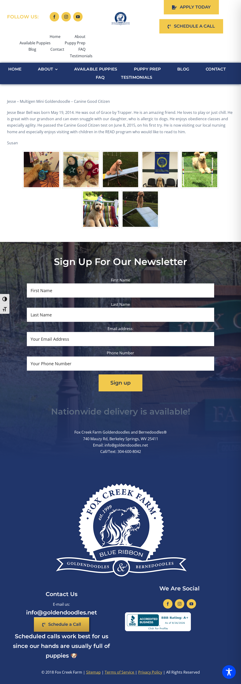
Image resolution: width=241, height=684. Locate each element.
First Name (120, 280)
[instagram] (66, 16)
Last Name (120, 304)
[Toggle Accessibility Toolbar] (229, 672)
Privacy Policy (150, 672)
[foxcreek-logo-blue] (120, 13)
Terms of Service (120, 672)
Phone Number (120, 353)
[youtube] (78, 16)
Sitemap (93, 672)
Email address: (120, 328)
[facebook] (54, 16)
